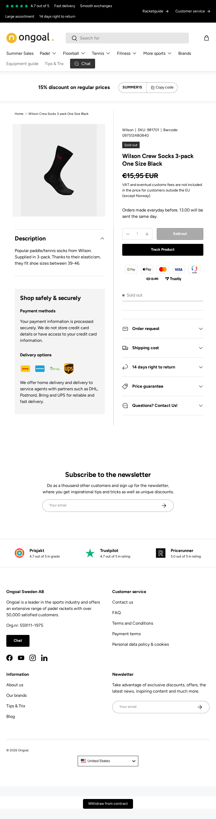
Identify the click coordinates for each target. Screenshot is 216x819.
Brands (184, 53)
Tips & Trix (54, 63)
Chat (18, 640)
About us (14, 684)
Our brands (16, 695)
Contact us (122, 602)
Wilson (128, 130)
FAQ (116, 612)
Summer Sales (19, 53)
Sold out (180, 233)
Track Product (163, 249)
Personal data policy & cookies (140, 644)
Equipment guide (22, 63)
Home (19, 114)
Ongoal (23, 750)
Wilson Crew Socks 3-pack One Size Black (58, 114)
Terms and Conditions (132, 623)
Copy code (165, 87)
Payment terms (126, 633)
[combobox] (127, 38)
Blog (10, 716)
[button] (206, 38)
